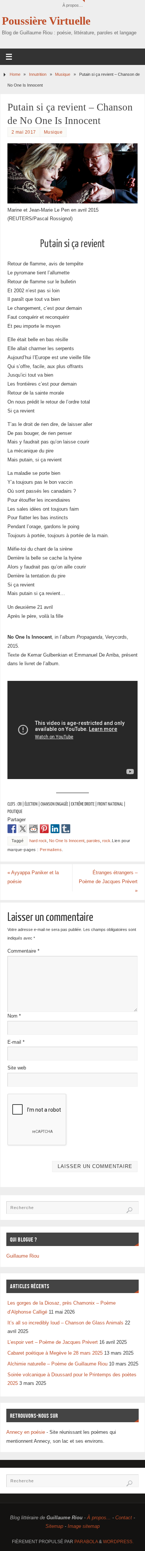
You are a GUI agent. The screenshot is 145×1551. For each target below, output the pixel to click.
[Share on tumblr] (65, 828)
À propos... (99, 1517)
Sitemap (54, 1526)
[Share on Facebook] (11, 828)
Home (15, 74)
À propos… (72, 5)
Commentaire (23, 951)
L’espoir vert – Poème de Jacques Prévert (52, 1342)
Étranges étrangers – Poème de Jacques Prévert (108, 881)
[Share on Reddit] (33, 828)
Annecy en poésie (25, 1432)
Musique (62, 74)
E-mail (16, 1042)
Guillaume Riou (22, 1256)
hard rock (38, 840)
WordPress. (118, 1541)
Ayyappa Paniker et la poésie (33, 877)
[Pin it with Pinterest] (44, 828)
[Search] (129, 1210)
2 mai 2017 (24, 132)
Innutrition (37, 74)
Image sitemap (84, 1526)
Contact (123, 1517)
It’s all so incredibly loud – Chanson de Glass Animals (65, 1323)
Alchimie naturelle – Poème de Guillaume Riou (57, 1364)
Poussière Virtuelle (46, 21)
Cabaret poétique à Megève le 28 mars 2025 (55, 1353)
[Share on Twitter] (22, 828)
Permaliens (51, 849)
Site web (16, 1068)
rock (106, 840)
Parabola (86, 1541)
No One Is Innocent (66, 840)
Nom (14, 1016)
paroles (93, 840)
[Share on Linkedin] (55, 828)
